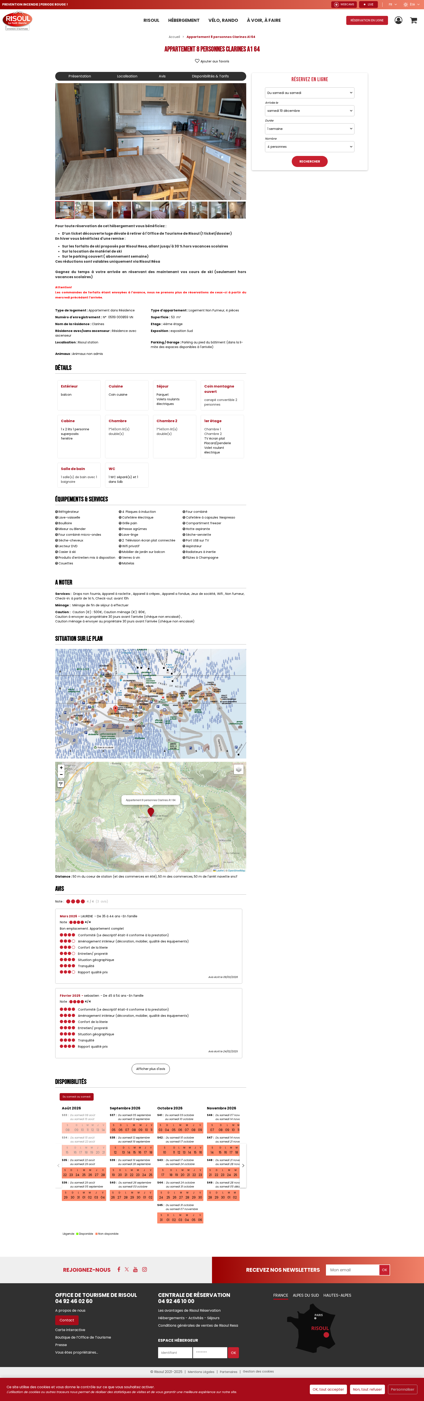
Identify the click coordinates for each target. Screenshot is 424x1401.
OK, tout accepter (328, 1389)
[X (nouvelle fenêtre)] (127, 1269)
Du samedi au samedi (77, 1096)
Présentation (79, 76)
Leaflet (220, 870)
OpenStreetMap (236, 870)
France (280, 1295)
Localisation (127, 76)
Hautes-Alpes (337, 1295)
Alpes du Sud (306, 1295)
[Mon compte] (399, 20)
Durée (269, 120)
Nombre (270, 138)
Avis (162, 76)
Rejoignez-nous (87, 1270)
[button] (413, 20)
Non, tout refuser (367, 1389)
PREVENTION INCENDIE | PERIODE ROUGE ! (35, 4)
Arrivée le (271, 103)
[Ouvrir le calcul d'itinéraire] (60, 784)
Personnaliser (403, 1389)
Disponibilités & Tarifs (210, 76)
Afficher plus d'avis (150, 1069)
